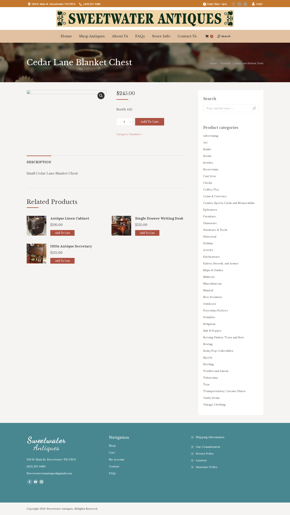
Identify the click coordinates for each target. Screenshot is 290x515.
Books (207, 156)
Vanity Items (211, 398)
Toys (206, 384)
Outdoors (209, 304)
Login (259, 3)
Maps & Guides (213, 270)
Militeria (208, 277)
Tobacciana (210, 377)
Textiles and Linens (215, 371)
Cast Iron (209, 176)
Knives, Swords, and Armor (221, 263)
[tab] (39, 160)
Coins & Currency (214, 196)
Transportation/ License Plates (224, 391)
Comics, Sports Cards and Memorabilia (228, 203)
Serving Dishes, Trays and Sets (223, 337)
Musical (208, 290)
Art (205, 142)
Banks (207, 149)
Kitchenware (211, 256)
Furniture (135, 134)
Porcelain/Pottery (215, 310)
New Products (212, 297)
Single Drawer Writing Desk (159, 218)
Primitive (209, 317)
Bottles (208, 162)
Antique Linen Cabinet (69, 218)
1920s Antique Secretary (71, 246)
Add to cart (150, 122)
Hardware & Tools (215, 230)
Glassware (210, 223)
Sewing (208, 344)
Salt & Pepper (212, 330)
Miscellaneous (212, 283)
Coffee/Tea (211, 189)
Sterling (208, 364)
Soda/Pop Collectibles (218, 351)
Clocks (207, 183)
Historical (209, 236)
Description (39, 162)
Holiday (208, 243)
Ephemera (210, 209)
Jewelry (208, 250)
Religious (209, 324)
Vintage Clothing (214, 404)
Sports (207, 357)
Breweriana (210, 169)
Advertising (210, 136)
